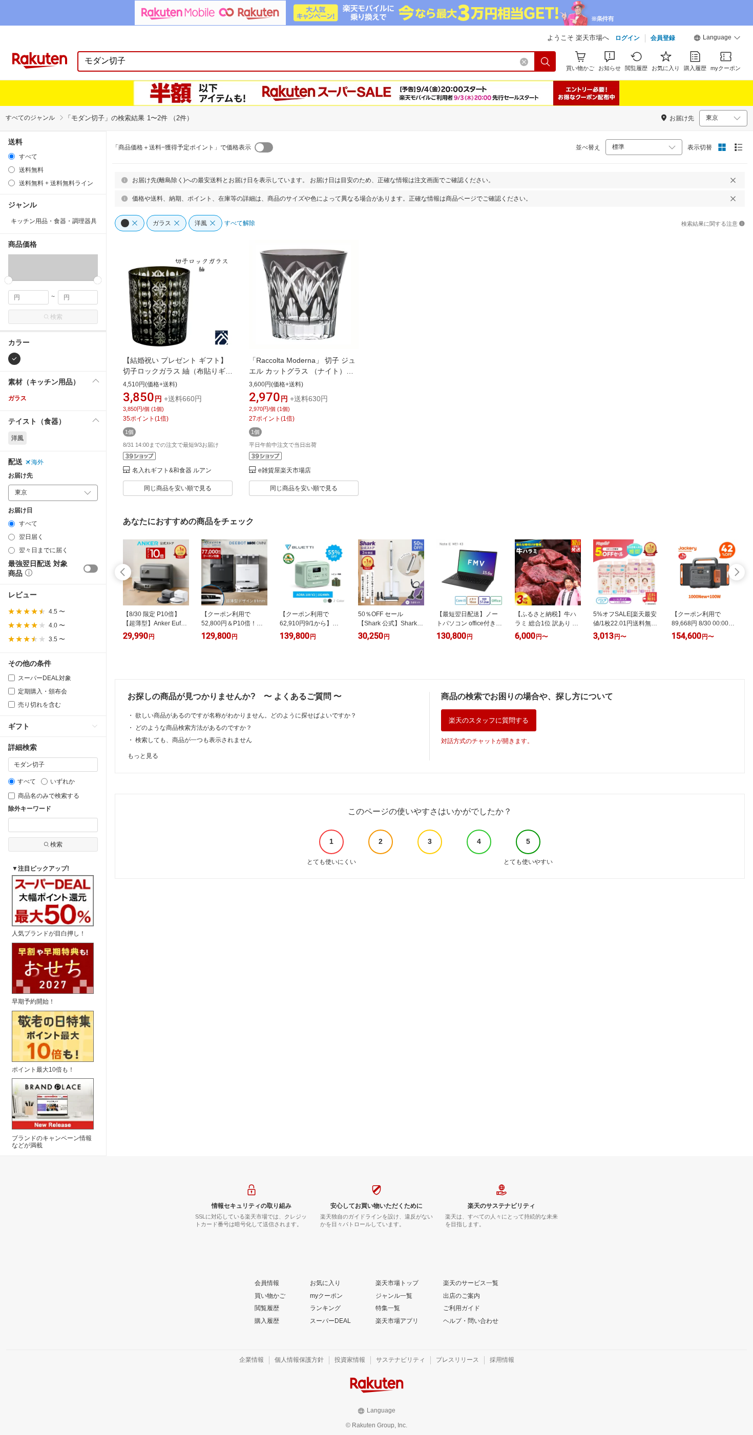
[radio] (11, 156)
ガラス (17, 398)
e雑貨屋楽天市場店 (284, 470)
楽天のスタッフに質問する (489, 720)
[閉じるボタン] (733, 180)
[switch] (90, 568)
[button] (717, 38)
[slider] (8, 280)
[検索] (545, 61)
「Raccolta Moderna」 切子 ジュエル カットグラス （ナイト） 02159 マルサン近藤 (302, 371)
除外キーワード (29, 809)
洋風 (17, 438)
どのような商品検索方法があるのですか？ (193, 727)
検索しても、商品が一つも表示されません (193, 740)
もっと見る (143, 755)
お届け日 (20, 510)
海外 (37, 462)
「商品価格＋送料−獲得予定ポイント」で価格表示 (181, 147)
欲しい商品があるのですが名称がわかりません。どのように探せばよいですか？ (246, 715)
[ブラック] (14, 359)
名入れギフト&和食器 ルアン (172, 470)
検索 (56, 316)
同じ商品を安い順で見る (178, 488)
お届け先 (20, 475)
